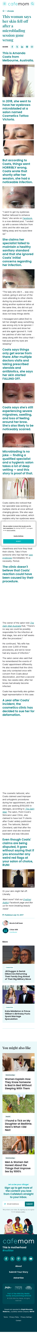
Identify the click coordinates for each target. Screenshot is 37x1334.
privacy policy (20, 1212)
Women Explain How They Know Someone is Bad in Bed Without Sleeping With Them (18, 1083)
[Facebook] (6, 1258)
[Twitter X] (12, 1258)
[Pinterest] (18, 1258)
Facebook (27, 218)
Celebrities (9, 967)
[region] (18, 533)
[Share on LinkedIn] (22, 47)
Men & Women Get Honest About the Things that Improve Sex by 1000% (18, 1166)
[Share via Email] (32, 47)
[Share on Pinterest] (27, 47)
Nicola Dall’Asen (16, 923)
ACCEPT (18, 541)
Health (8, 1116)
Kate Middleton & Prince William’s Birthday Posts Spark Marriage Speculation (17, 1015)
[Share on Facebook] (12, 47)
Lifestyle (10, 11)
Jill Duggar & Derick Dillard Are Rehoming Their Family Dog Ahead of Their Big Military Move (18, 975)
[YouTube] (30, 1258)
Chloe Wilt (13, 929)
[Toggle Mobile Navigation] (4, 3)
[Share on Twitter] (17, 47)
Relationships (10, 1075)
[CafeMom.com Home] (18, 3)
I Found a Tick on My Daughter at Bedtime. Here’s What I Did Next (18, 1125)
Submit (29, 1204)
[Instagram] (24, 1258)
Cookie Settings (18, 536)
